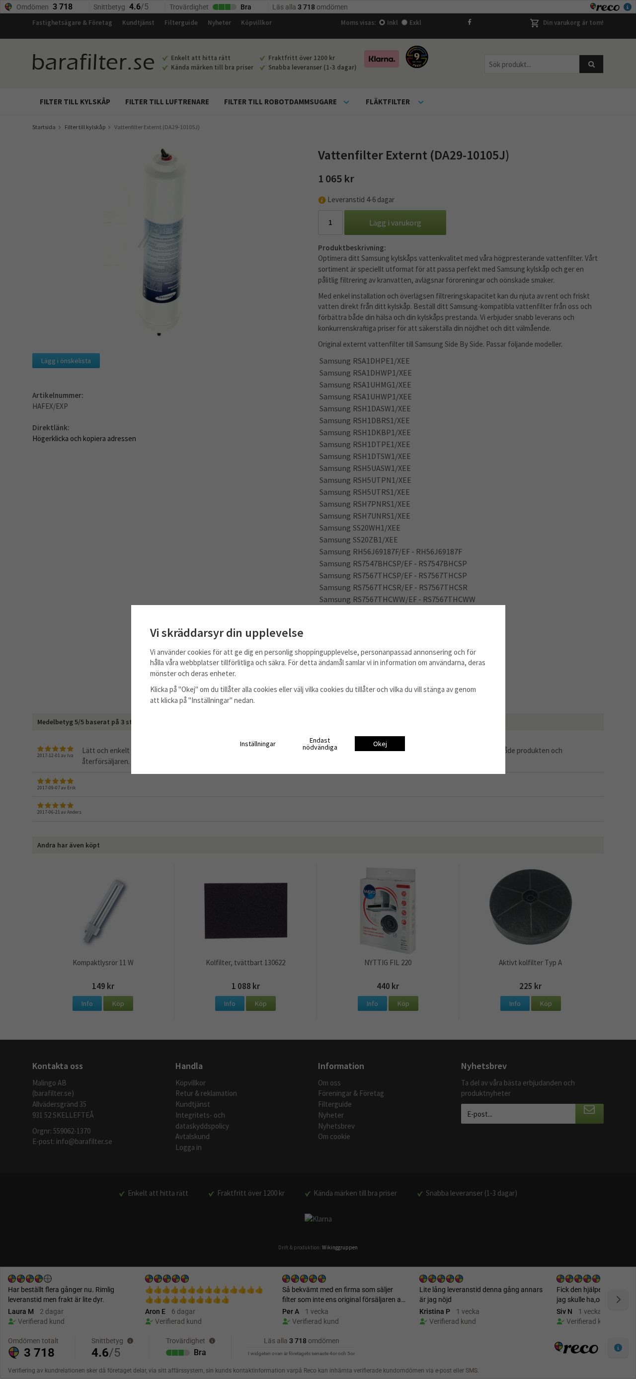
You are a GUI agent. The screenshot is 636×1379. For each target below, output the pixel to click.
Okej (380, 743)
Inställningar (258, 743)
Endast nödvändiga (320, 744)
